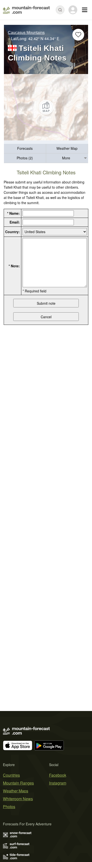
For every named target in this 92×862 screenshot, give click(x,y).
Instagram (57, 783)
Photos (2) (25, 157)
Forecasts (25, 148)
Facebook (57, 775)
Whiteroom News (18, 799)
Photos (9, 806)
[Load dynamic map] (46, 107)
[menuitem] (25, 148)
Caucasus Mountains (26, 32)
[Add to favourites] (78, 35)
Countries (11, 775)
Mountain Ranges (18, 783)
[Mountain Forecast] (26, 10)
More (66, 157)
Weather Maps (15, 791)
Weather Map (67, 148)
